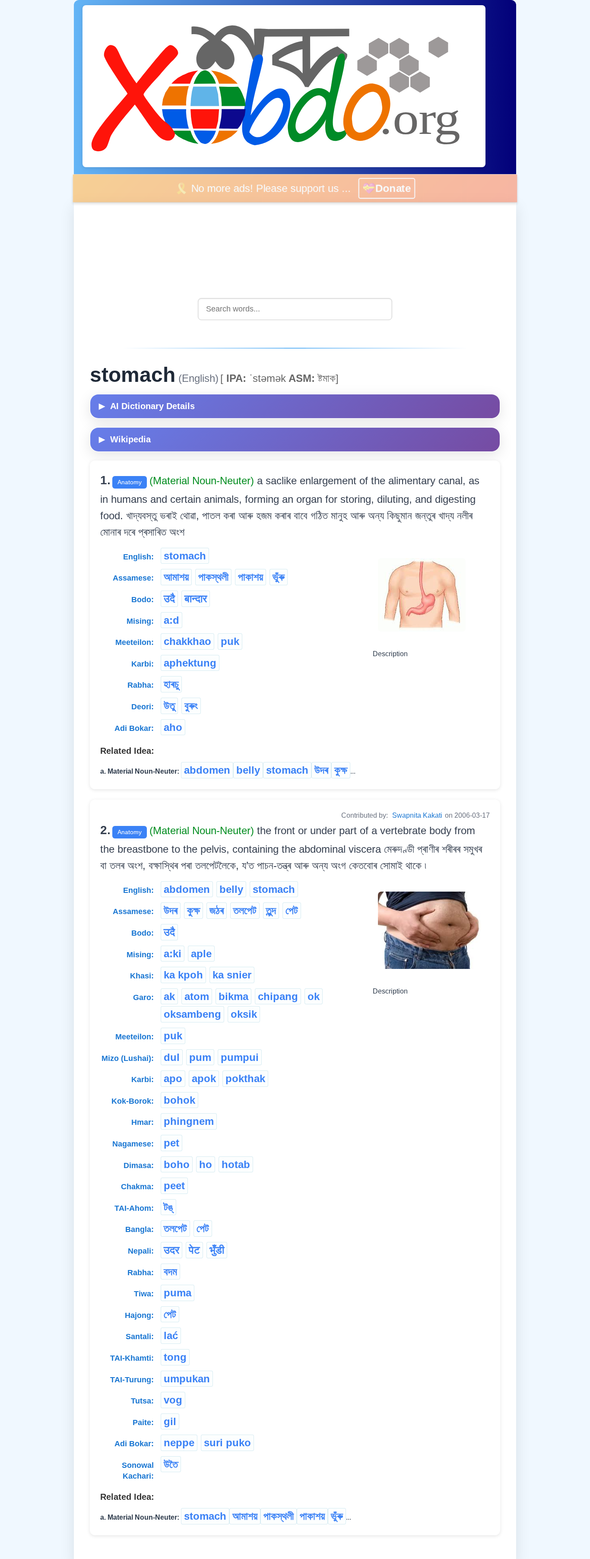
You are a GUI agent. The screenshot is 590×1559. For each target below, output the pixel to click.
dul (172, 1057)
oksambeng (192, 1014)
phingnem (189, 1121)
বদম (170, 1271)
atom (196, 996)
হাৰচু (171, 684)
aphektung (190, 663)
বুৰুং (191, 705)
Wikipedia (125, 439)
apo (173, 1078)
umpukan (187, 1378)
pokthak (245, 1078)
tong (175, 1357)
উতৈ (171, 1464)
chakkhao (187, 641)
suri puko (227, 1442)
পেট (291, 910)
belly (248, 770)
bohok (179, 1100)
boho (177, 1164)
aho (173, 727)
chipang (278, 996)
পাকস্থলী (213, 577)
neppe (179, 1442)
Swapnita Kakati (417, 815)
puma (177, 1293)
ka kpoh (183, 975)
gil (170, 1421)
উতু (169, 705)
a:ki (172, 953)
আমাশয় (176, 577)
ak (169, 996)
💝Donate (394, 188)
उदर (171, 1250)
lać (171, 1335)
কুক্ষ (340, 770)
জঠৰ (216, 910)
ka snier (232, 975)
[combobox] (295, 309)
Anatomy (129, 482)
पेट (194, 1250)
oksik (244, 1014)
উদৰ (321, 770)
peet (174, 1185)
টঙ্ (168, 1207)
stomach (185, 556)
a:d (171, 620)
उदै (169, 598)
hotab (236, 1164)
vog (173, 1400)
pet (171, 1143)
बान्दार (195, 598)
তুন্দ (271, 910)
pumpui (240, 1057)
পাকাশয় (250, 577)
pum (200, 1057)
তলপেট (245, 910)
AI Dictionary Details (147, 406)
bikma (233, 996)
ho (205, 1164)
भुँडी (216, 1250)
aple (201, 953)
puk (230, 641)
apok (204, 1078)
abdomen (207, 770)
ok (314, 996)
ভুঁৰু (279, 577)
